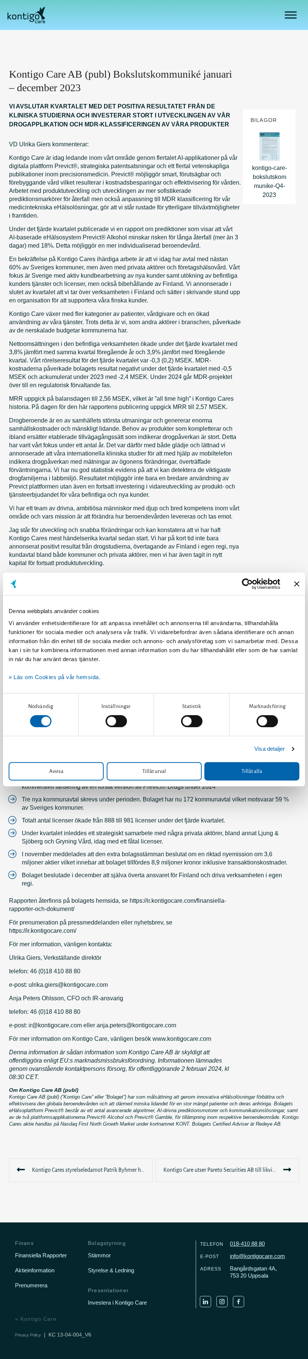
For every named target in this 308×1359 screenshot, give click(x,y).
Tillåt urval (154, 771)
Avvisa (56, 771)
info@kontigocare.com (257, 1256)
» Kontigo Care (36, 1319)
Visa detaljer (269, 749)
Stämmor (99, 1255)
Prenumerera (31, 1285)
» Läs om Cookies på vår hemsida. (54, 677)
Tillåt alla (252, 771)
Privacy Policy (28, 1335)
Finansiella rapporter (41, 1255)
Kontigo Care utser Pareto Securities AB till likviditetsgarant (231, 1170)
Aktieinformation (34, 1270)
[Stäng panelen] (296, 583)
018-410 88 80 (247, 1243)
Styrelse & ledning (111, 1270)
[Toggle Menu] (291, 14)
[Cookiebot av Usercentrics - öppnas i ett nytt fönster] (247, 583)
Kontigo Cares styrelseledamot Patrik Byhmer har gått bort (92, 1170)
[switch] (116, 721)
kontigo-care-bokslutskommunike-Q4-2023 (269, 181)
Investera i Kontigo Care (117, 1302)
